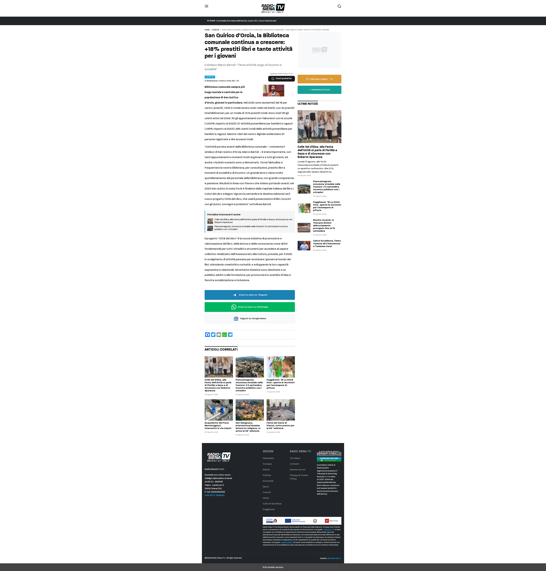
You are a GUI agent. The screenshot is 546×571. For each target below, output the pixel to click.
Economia (268, 481)
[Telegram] (230, 334)
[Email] (219, 334)
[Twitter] (213, 334)
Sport (266, 487)
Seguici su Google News (253, 318)
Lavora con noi (297, 470)
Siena (266, 498)
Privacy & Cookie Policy (299, 477)
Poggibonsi (269, 509)
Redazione (212, 81)
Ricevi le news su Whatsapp (252, 307)
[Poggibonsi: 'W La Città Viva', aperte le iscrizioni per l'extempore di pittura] (281, 366)
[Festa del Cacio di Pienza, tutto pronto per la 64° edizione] (281, 409)
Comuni (215, 30)
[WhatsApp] (224, 334)
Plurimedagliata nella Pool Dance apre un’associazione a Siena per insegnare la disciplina (263, 21)
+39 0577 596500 (214, 495)
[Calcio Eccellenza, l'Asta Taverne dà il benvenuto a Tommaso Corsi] (304, 245)
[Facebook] (207, 334)
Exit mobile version (273, 567)
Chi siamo (295, 458)
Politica (267, 475)
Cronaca (267, 464)
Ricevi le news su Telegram (252, 295)
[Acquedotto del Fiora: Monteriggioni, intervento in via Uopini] (219, 409)
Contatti (294, 464)
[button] (207, 8)
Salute (266, 470)
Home (207, 30)
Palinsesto (268, 458)
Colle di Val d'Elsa (272, 504)
